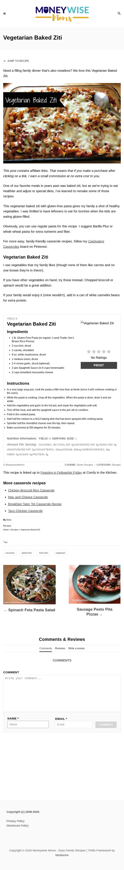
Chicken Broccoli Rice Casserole (31, 490)
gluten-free (27, 553)
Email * (61, 718)
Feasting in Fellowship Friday (61, 472)
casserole (9, 553)
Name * (13, 718)
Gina (8, 520)
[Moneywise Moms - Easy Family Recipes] (62, 13)
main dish (43, 553)
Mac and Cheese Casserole (28, 497)
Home (6, 530)
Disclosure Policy (17, 825)
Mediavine (62, 855)
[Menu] (5, 14)
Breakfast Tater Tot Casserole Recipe (35, 504)
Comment (11, 672)
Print (99, 365)
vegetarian (60, 553)
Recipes (7, 526)
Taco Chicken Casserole (25, 511)
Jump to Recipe (18, 61)
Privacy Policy (15, 821)
